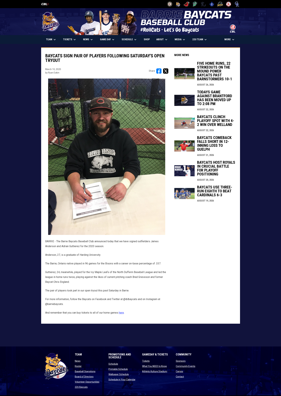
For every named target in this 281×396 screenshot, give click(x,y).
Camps (179, 371)
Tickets (146, 361)
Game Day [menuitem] (107, 40)
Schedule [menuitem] (129, 40)
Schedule (113, 364)
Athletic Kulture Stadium (154, 371)
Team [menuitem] (51, 40)
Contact (180, 376)
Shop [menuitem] (148, 39)
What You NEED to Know (154, 366)
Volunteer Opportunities (87, 382)
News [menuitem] (88, 40)
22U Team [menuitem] (199, 40)
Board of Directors (84, 376)
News (77, 361)
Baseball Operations (85, 371)
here (121, 312)
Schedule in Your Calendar (121, 379)
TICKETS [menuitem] (71, 40)
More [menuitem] (229, 40)
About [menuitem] (162, 40)
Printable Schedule (118, 369)
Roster (78, 366)
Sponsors (181, 361)
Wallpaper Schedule (118, 374)
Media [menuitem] (180, 40)
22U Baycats (81, 387)
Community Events (185, 366)
